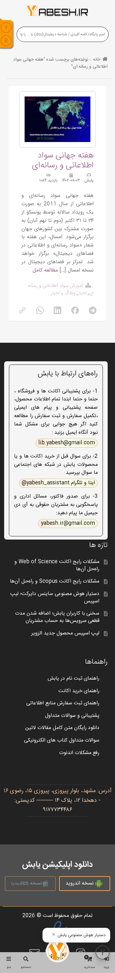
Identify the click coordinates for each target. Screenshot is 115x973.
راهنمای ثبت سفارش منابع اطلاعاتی (63, 703)
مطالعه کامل (45, 270)
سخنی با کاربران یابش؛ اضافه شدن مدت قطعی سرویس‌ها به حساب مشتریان (57, 617)
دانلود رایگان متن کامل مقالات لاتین (62, 728)
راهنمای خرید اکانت (79, 691)
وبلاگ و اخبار (63, 293)
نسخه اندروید (79, 883)
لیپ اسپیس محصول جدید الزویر (65, 633)
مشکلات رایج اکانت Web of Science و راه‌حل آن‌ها (56, 566)
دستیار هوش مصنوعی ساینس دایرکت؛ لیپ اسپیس (55, 598)
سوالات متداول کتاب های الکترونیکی (62, 740)
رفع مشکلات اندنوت (79, 753)
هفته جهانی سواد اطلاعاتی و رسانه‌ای (63, 160)
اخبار (82, 293)
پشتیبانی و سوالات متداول (72, 715)
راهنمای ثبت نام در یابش (74, 678)
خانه (96, 59)
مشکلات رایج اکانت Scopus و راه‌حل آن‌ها (54, 581)
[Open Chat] (102, 952)
